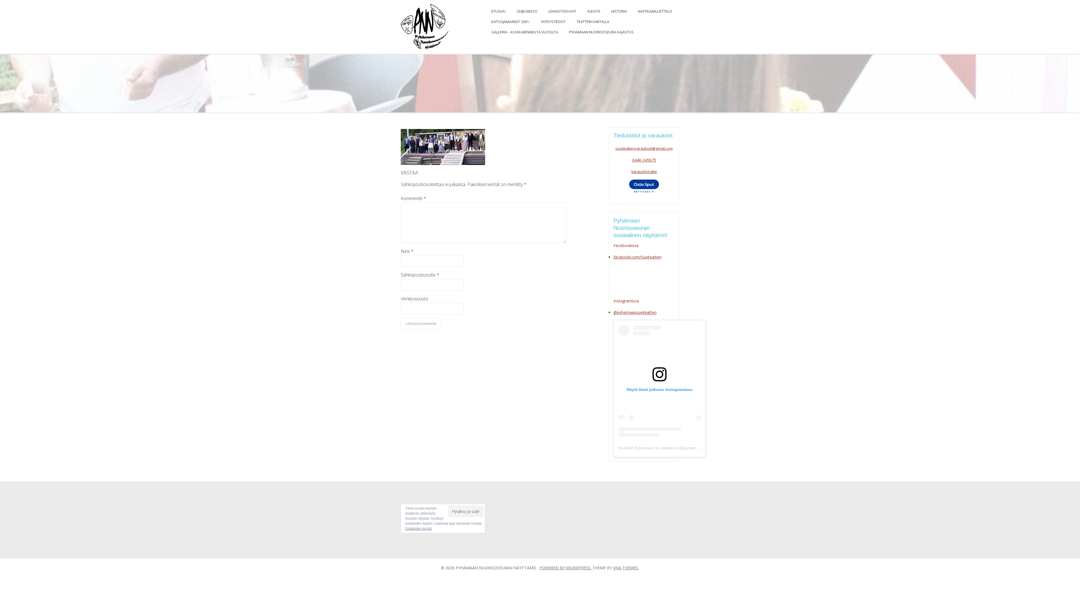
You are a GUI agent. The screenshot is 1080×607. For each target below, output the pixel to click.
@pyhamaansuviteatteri (634, 312)
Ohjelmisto (527, 11)
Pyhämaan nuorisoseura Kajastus (601, 32)
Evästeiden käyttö (418, 528)
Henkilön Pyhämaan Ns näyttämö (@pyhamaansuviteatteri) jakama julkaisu (685, 448)
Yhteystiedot (553, 21)
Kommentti (413, 198)
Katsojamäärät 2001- (510, 21)
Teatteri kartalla (593, 21)
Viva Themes (625, 567)
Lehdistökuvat (562, 11)
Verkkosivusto (414, 299)
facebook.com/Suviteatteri (637, 257)
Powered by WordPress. (565, 567)
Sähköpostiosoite (420, 275)
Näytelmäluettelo (655, 11)
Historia (619, 11)
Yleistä (593, 11)
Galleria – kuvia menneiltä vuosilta (524, 32)
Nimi (407, 251)
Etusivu (498, 11)
